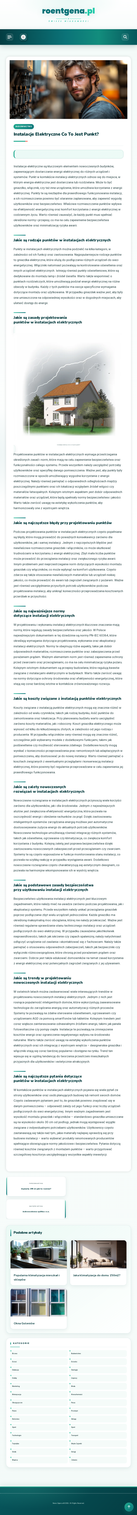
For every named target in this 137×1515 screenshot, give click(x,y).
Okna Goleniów (24, 1323)
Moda (73, 1386)
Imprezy (74, 1378)
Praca (73, 1403)
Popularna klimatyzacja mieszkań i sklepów (37, 1277)
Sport (14, 1427)
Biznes (14, 1353)
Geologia (74, 1370)
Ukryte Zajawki (76, 1444)
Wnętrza (15, 1460)
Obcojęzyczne (17, 1403)
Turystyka (15, 1444)
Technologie (16, 1435)
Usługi (73, 1452)
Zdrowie (74, 1460)
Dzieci (14, 1362)
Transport (74, 1435)
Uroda (14, 1452)
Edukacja (15, 1370)
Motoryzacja (16, 1394)
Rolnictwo (15, 1419)
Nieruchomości (76, 1394)
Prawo (14, 1411)
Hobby (14, 1378)
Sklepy (73, 1419)
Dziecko (74, 1362)
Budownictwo (24, 126)
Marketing (16, 1386)
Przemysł (74, 1411)
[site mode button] (23, 37)
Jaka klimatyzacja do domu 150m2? (96, 1275)
